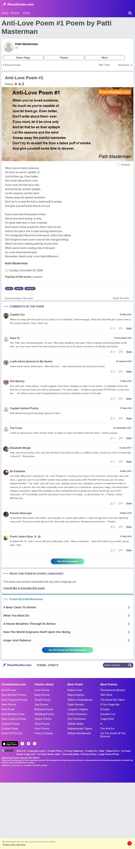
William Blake (76, 723)
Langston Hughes (78, 709)
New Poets (8, 709)
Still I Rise (106, 694)
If (101, 723)
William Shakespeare (80, 699)
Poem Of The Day (12, 733)
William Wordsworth (79, 733)
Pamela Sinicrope (21, 513)
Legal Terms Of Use (109, 754)
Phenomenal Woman (112, 690)
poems (19, 288)
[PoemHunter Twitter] (28, 743)
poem (9, 288)
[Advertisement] (49, 815)
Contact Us (91, 751)
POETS (53, 665)
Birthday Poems (44, 709)
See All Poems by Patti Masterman (68, 650)
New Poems (9, 704)
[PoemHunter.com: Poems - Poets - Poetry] (18, 4)
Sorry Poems (42, 723)
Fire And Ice (107, 728)
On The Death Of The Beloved (112, 735)
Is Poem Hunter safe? (49, 754)
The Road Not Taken (112, 699)
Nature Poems (43, 718)
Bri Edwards (17, 471)
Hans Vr (15, 338)
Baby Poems (42, 694)
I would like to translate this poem (24, 588)
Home (5, 13)
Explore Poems (11, 723)
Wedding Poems (44, 714)
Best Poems (9, 690)
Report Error (113, 751)
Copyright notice (36, 751)
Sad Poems (41, 704)
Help (102, 751)
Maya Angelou (76, 694)
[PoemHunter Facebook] (22, 743)
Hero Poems (42, 728)
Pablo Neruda (76, 704)
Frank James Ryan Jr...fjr (25, 536)
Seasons (30, 288)
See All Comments (67, 561)
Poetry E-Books (44, 733)
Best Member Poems (14, 694)
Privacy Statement (74, 751)
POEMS (41, 665)
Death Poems (43, 699)
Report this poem (121, 298)
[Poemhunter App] (10, 743)
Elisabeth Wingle (20, 448)
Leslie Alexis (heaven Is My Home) (31, 361)
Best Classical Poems (14, 699)
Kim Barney (17, 381)
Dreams (105, 709)
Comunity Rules (71, 754)
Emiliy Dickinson (77, 714)
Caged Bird (107, 718)
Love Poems (42, 690)
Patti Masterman (26, 44)
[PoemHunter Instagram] (34, 743)
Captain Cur (17, 314)
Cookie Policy (55, 751)
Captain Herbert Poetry (24, 408)
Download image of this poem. (19, 298)
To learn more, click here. (14, 845)
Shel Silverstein (77, 718)
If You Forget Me (110, 704)
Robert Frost (75, 690)
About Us (21, 751)
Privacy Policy (89, 754)
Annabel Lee (107, 714)
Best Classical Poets (14, 718)
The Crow (16, 428)
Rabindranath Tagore (80, 728)
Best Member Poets (13, 714)
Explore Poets (10, 728)
